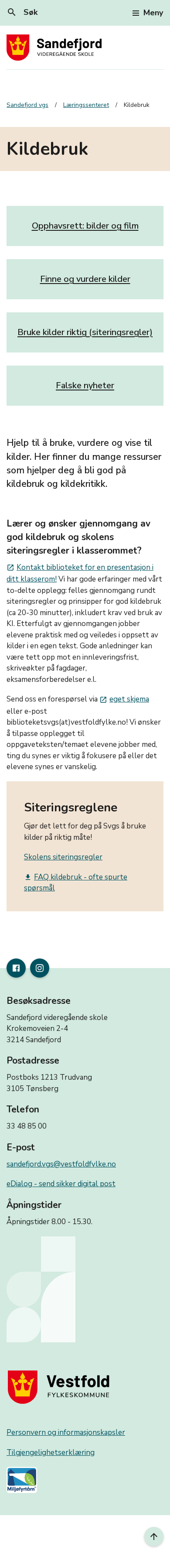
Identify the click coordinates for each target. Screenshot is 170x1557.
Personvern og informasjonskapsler (66, 1432)
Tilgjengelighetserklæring (51, 1452)
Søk (22, 12)
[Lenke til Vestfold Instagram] (39, 968)
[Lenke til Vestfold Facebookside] (16, 968)
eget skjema (124, 699)
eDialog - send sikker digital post (61, 1184)
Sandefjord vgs (27, 105)
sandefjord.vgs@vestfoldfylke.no (61, 1164)
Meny (153, 12)
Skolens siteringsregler (63, 857)
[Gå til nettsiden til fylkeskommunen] (61, 1387)
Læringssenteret (86, 105)
